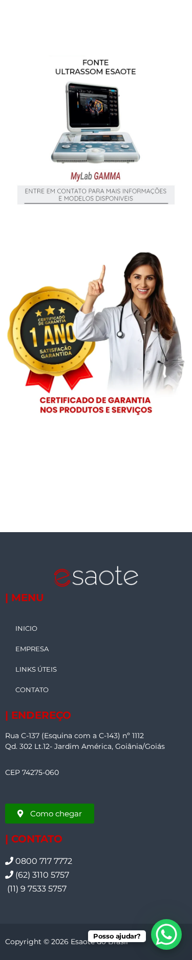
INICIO (26, 628)
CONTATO (32, 689)
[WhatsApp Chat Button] (166, 934)
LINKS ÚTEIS (36, 669)
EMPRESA (32, 649)
